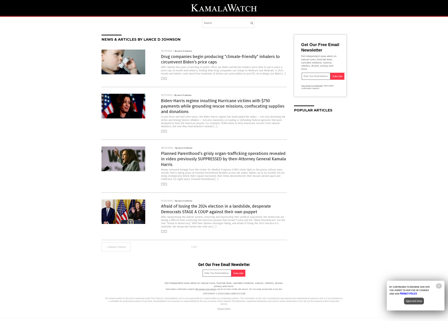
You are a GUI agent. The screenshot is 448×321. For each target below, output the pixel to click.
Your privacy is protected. (312, 86)
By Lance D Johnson (183, 51)
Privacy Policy (224, 309)
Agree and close (414, 301)
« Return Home (116, 247)
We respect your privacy (205, 289)
